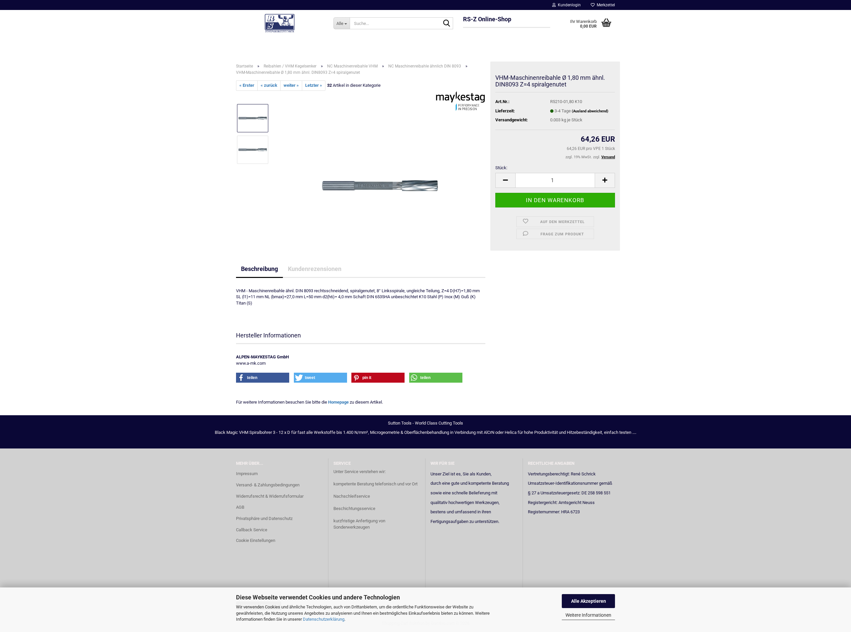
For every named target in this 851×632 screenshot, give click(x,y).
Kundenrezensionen (314, 268)
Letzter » (313, 85)
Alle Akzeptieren (588, 601)
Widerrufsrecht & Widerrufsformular (270, 496)
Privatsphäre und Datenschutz (264, 518)
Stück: (501, 167)
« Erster (246, 85)
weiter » (291, 85)
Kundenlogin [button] (568, 5)
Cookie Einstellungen (255, 540)
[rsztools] (279, 23)
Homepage (338, 402)
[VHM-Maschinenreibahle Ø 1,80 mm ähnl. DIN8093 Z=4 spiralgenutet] (380, 165)
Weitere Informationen (588, 615)
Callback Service (251, 529)
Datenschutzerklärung (323, 619)
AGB (240, 507)
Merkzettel (605, 5)
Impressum (247, 473)
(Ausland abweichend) (590, 111)
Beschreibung (259, 268)
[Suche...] (446, 24)
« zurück (269, 85)
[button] (505, 180)
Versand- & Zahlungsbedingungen (268, 484)
